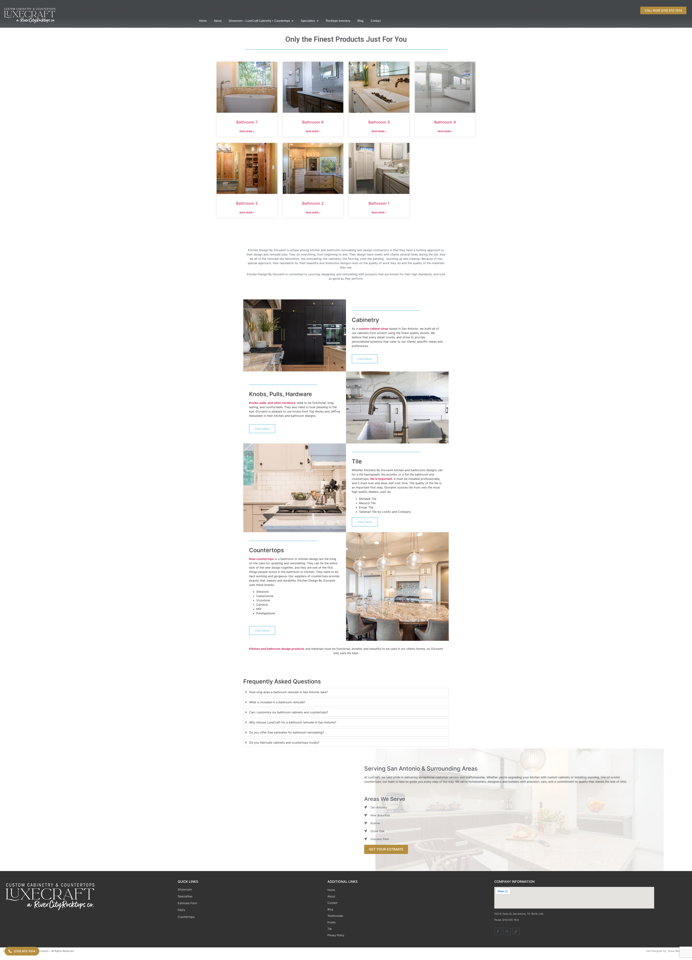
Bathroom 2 (313, 203)
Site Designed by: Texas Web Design (667, 950)
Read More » (246, 131)
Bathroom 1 (379, 203)
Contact (376, 20)
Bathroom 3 (247, 203)
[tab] (346, 692)
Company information (514, 881)
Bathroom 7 (247, 122)
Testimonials (335, 916)
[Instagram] (507, 931)
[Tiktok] (516, 931)
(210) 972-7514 (510, 920)
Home (203, 20)
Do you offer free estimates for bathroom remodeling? (286, 732)
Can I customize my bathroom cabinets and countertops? (288, 712)
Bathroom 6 (313, 122)
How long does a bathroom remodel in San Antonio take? (288, 692)
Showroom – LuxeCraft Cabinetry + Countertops (259, 20)
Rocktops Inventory (338, 20)
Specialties (308, 20)
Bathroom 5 (379, 122)
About (217, 20)
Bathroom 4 (445, 122)
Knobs (331, 922)
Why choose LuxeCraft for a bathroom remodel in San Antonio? (292, 722)
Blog (360, 20)
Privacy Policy (335, 935)
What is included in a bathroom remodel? (277, 702)
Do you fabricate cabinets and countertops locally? (284, 742)
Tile (329, 928)
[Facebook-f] (498, 931)
